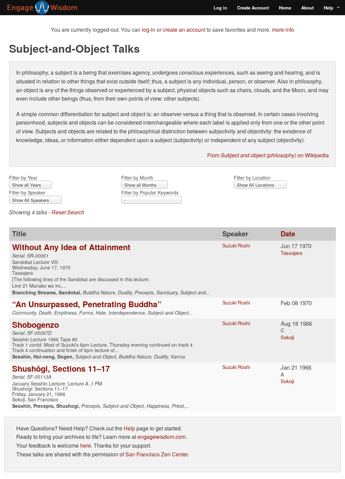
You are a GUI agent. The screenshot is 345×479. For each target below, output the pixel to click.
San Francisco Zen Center (156, 454)
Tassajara (291, 252)
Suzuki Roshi (236, 245)
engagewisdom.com (161, 437)
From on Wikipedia (268, 155)
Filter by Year (23, 177)
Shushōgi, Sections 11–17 (61, 368)
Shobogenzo (35, 324)
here (85, 445)
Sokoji (287, 337)
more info (283, 29)
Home (285, 7)
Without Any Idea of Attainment (71, 246)
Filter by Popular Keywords (150, 192)
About (307, 7)
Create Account (253, 7)
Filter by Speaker (27, 192)
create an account (184, 29)
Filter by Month (137, 177)
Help (328, 7)
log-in (148, 29)
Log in (220, 7)
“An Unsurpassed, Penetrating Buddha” (86, 304)
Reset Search (68, 212)
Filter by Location (252, 177)
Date (288, 233)
